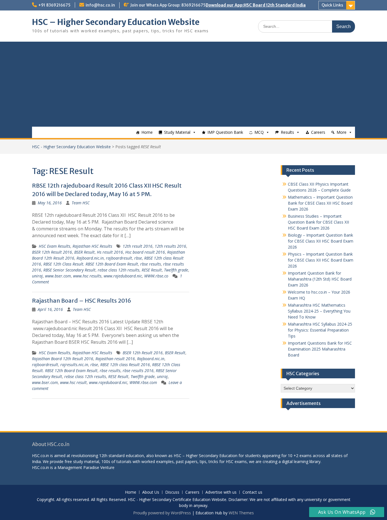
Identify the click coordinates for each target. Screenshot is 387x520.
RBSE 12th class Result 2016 (125, 364)
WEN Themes (241, 512)
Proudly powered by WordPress (162, 512)
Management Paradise (78, 467)
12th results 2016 (170, 246)
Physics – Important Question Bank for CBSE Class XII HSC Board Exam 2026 (320, 260)
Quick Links (332, 5)
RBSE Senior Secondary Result (69, 270)
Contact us (252, 492)
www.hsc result (73, 382)
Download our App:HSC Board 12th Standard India (256, 5)
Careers (318, 132)
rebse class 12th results (118, 270)
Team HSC (81, 202)
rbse (138, 258)
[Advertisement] (193, 84)
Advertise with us (221, 492)
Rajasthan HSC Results (92, 246)
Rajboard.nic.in (90, 258)
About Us (150, 492)
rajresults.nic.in (74, 364)
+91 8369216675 (54, 5)
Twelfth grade (176, 270)
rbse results (150, 264)
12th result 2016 (137, 246)
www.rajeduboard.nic (123, 276)
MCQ (259, 132)
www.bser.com (58, 276)
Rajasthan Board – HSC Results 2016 (81, 300)
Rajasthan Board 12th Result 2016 (62, 358)
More (341, 132)
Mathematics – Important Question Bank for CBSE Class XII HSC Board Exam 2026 (320, 203)
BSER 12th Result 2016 (52, 252)
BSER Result (84, 252)
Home (147, 132)
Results (287, 132)
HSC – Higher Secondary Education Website (115, 22)
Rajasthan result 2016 (115, 358)
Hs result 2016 (110, 252)
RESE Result (152, 270)
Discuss (172, 492)
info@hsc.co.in (100, 5)
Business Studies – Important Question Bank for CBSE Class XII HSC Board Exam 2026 (318, 222)
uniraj (37, 276)
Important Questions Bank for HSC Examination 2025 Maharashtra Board (320, 349)
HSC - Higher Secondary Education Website (71, 146)
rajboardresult (119, 258)
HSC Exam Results (54, 246)
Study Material (177, 132)
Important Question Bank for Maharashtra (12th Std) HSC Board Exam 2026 (320, 279)
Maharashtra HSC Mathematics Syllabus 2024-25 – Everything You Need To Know (319, 311)
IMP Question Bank (225, 132)
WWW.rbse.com (143, 382)
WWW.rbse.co (156, 276)
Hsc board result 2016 (145, 252)
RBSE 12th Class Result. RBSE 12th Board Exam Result (90, 264)
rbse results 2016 (138, 370)
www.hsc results (87, 276)
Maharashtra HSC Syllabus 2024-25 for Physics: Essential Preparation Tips (320, 330)
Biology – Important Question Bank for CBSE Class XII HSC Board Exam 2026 (320, 241)
